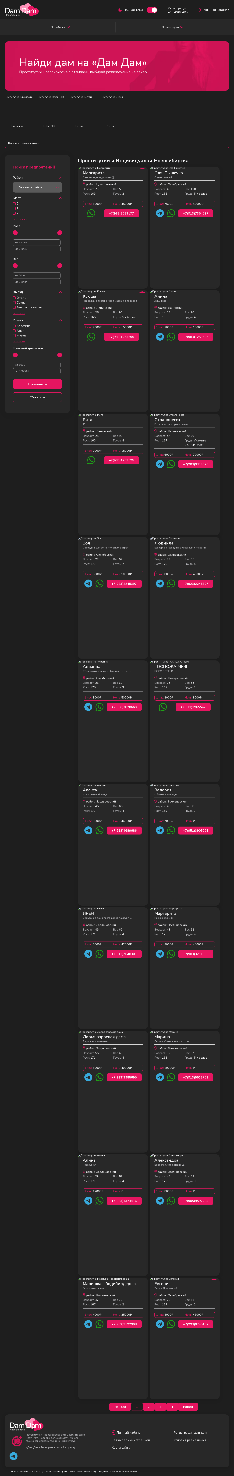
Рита (87, 420)
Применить (37, 384)
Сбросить (37, 397)
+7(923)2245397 (124, 584)
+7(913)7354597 (195, 213)
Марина (162, 1037)
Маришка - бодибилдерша (109, 1283)
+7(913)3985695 (124, 1077)
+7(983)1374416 (124, 1201)
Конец (188, 1407)
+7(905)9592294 (195, 1201)
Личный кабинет (129, 1432)
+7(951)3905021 (195, 830)
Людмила (164, 543)
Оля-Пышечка (168, 173)
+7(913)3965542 (193, 707)
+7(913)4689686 (124, 830)
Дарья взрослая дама (104, 1037)
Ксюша (89, 296)
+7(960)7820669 (124, 707)
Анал (21, 330)
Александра (166, 1160)
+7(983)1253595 (121, 337)
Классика (24, 326)
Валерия (163, 790)
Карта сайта (121, 1447)
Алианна (91, 666)
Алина (160, 296)
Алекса (90, 790)
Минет (22, 335)
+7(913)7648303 (124, 954)
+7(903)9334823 (195, 464)
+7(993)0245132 (195, 1324)
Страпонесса (167, 420)
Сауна (21, 302)
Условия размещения (190, 1440)
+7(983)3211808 (195, 954)
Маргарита (94, 173)
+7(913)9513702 (195, 1077)
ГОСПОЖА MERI (170, 666)
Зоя (86, 543)
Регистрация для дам (190, 1432)
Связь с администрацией (131, 1440)
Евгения (162, 1283)
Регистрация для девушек (178, 10)
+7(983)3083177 (121, 213)
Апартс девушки (29, 307)
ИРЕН (88, 913)
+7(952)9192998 (124, 1324)
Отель (21, 297)
